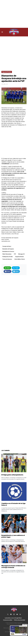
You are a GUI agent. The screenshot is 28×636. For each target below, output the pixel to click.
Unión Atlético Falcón (19, 259)
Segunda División (6, 72)
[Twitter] (8, 614)
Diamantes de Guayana (8, 248)
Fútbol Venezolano (6, 254)
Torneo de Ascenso (7, 259)
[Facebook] (11, 614)
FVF (15, 254)
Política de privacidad (19, 620)
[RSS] (20, 614)
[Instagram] (14, 614)
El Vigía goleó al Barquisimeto (12, 475)
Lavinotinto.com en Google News (13, 618)
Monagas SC (21, 254)
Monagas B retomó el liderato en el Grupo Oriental (13, 566)
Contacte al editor (7, 620)
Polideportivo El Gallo (7, 256)
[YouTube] (17, 614)
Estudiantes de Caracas (8, 251)
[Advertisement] (14, 14)
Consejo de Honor (6, 246)
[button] (2, 32)
